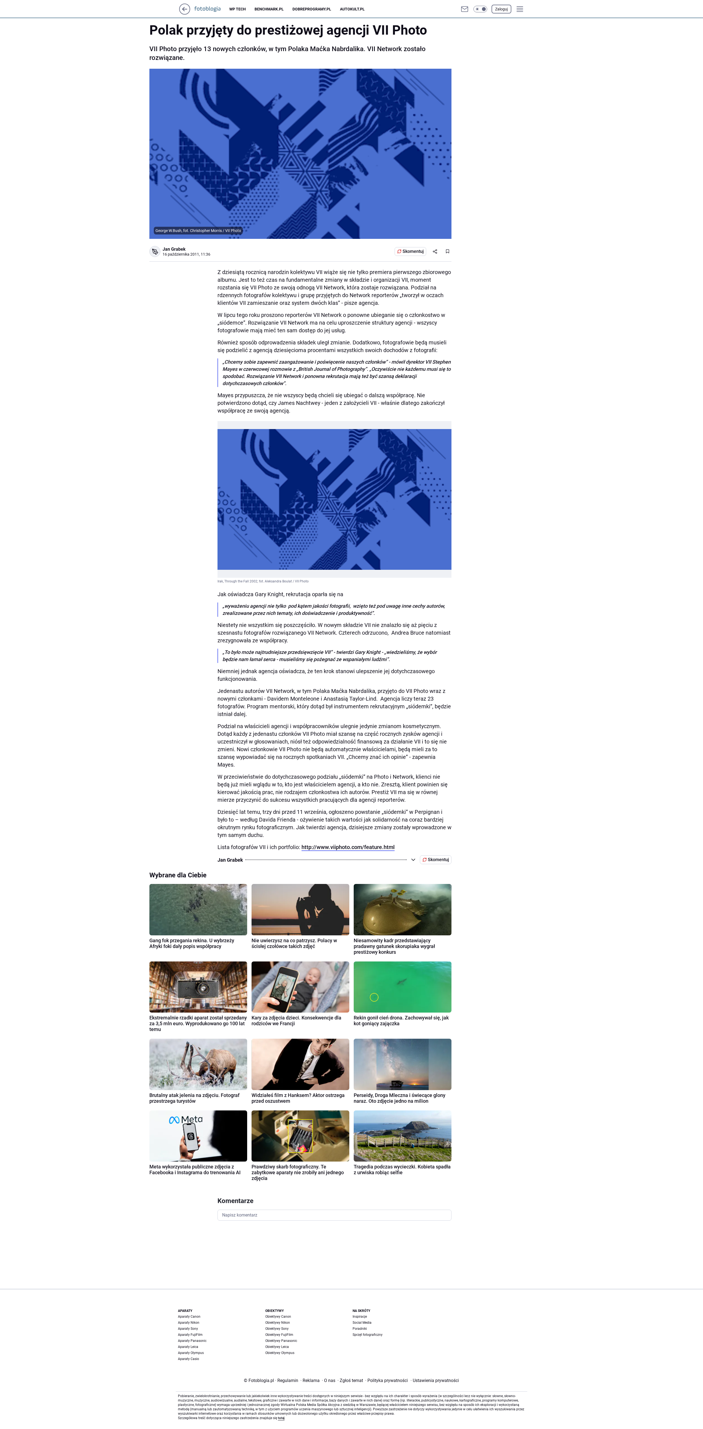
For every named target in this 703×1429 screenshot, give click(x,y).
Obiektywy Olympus (279, 1353)
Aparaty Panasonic (192, 1341)
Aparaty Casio (188, 1359)
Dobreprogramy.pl (311, 9)
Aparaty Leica (188, 1347)
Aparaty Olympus (191, 1353)
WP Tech (237, 9)
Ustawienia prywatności (435, 1380)
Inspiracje (360, 1317)
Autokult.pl (352, 9)
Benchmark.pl (269, 9)
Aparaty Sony (188, 1329)
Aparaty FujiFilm (190, 1335)
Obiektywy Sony (277, 1329)
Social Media (362, 1323)
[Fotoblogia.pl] (211, 9)
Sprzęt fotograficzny (368, 1335)
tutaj (281, 1418)
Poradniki (360, 1329)
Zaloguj (501, 9)
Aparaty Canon (189, 1317)
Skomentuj (413, 251)
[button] (480, 9)
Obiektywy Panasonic (281, 1341)
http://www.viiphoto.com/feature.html (348, 847)
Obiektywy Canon (278, 1317)
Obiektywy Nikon (277, 1323)
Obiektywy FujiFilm (279, 1335)
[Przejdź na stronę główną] (184, 13)
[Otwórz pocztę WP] (464, 9)
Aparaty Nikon (188, 1323)
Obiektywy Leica (277, 1347)
